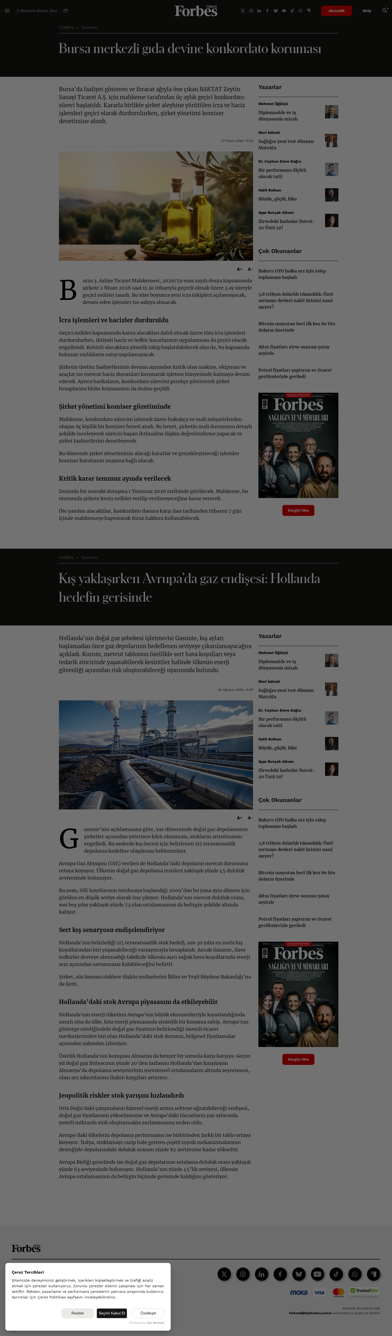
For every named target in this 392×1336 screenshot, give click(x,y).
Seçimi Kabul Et (112, 1313)
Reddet (77, 1313)
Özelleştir (148, 1313)
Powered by (146, 1323)
